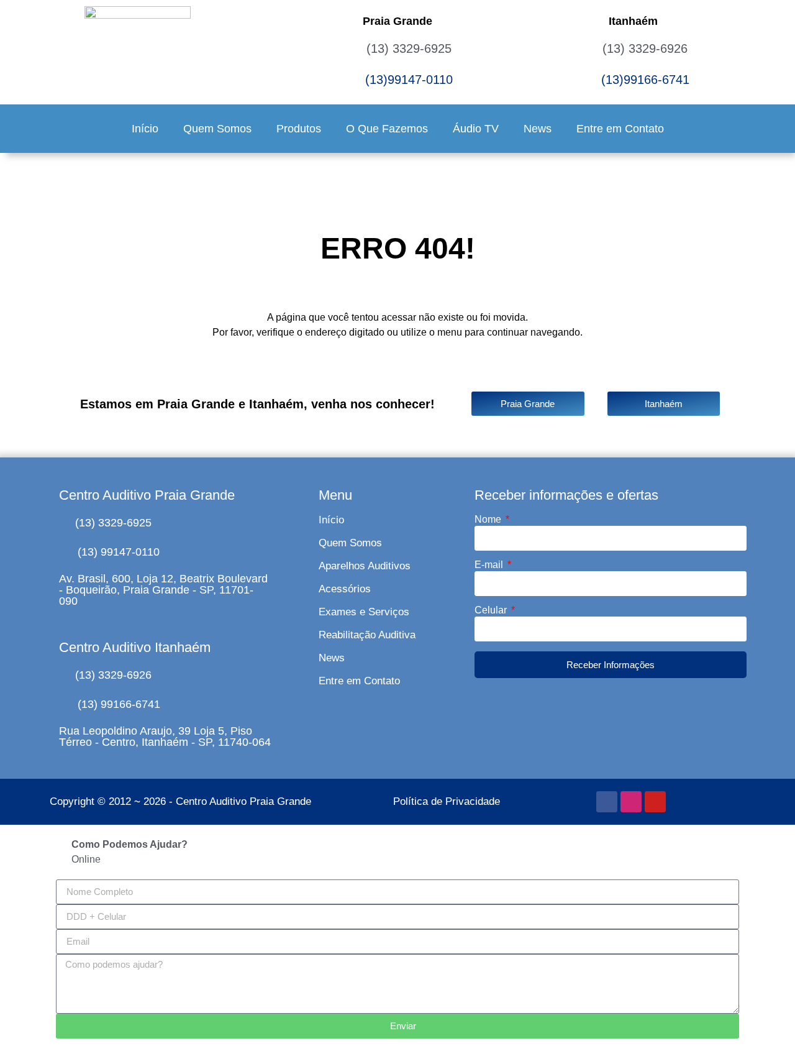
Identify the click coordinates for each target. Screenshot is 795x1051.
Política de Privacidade (446, 801)
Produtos (298, 128)
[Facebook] (606, 801)
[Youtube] (655, 801)
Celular (492, 610)
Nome (489, 520)
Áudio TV (476, 128)
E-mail (490, 565)
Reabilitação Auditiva (367, 635)
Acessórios (345, 589)
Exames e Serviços (364, 612)
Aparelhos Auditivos (365, 566)
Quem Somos (217, 128)
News (538, 128)
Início (145, 128)
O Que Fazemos (387, 128)
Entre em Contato (620, 128)
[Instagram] (631, 801)
